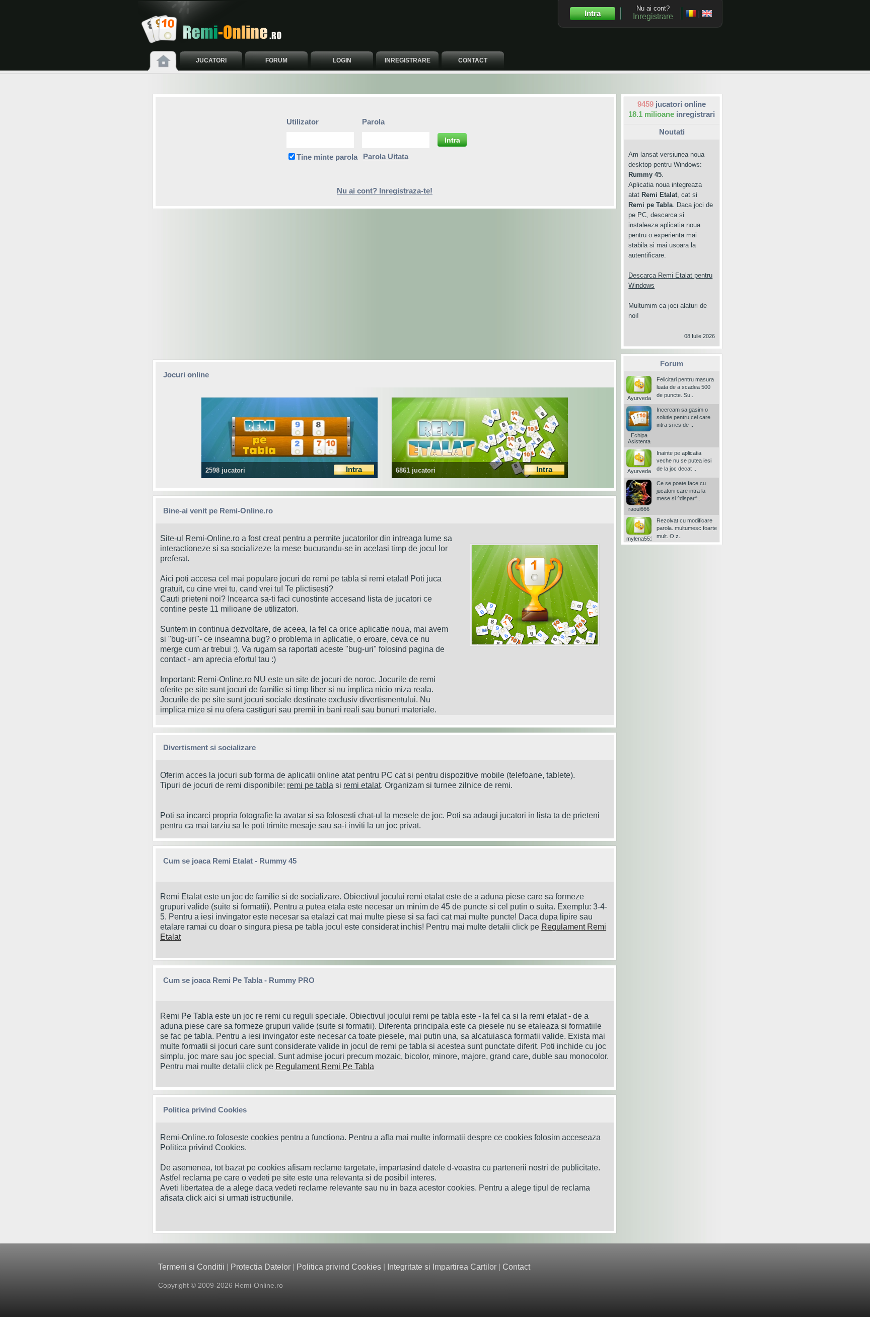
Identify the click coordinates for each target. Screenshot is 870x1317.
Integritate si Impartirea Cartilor (441, 1267)
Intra (593, 13)
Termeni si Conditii (191, 1267)
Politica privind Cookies (202, 1147)
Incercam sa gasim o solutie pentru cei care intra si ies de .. (683, 417)
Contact (516, 1267)
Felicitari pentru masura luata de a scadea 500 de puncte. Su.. (685, 387)
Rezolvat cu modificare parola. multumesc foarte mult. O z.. (687, 528)
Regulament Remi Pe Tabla (324, 1066)
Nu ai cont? (653, 13)
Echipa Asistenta (639, 438)
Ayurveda (639, 398)
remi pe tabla (310, 785)
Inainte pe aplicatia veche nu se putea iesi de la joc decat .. (684, 461)
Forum (671, 363)
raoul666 (638, 509)
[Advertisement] (384, 284)
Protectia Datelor (261, 1267)
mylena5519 (641, 539)
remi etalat (362, 785)
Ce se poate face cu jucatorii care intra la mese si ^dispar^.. (681, 491)
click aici (201, 1198)
